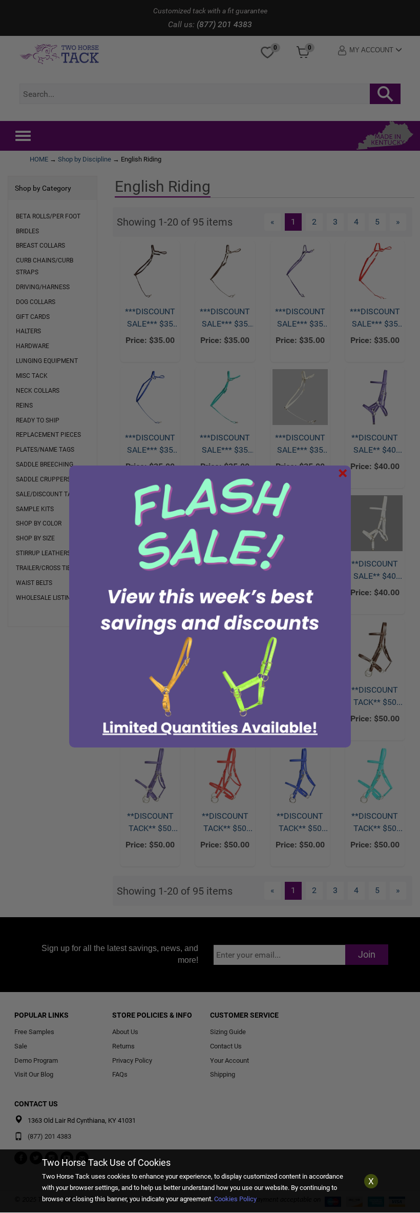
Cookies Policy (235, 1199)
